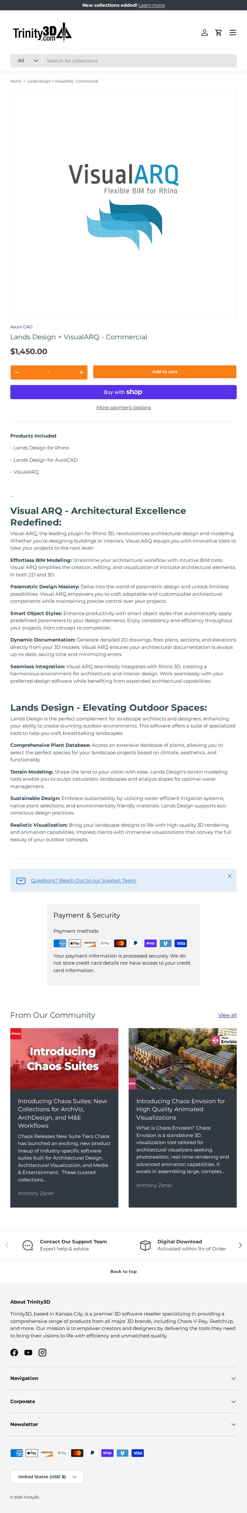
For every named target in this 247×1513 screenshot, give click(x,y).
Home (16, 81)
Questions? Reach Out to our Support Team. (84, 880)
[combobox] (123, 60)
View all (227, 1015)
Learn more (152, 5)
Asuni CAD (21, 326)
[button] (219, 32)
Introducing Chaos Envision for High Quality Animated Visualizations (180, 1109)
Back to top (123, 1271)
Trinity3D (31, 1497)
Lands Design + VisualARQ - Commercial (62, 81)
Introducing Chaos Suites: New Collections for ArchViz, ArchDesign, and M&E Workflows (62, 1113)
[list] (123, 204)
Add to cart (165, 371)
